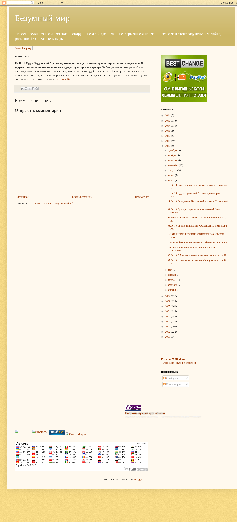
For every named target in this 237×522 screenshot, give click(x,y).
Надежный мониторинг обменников (141, 417)
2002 (168, 331)
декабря (173, 150)
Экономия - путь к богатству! (179, 362)
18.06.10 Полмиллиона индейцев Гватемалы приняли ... (197, 186)
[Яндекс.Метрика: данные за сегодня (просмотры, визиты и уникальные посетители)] (76, 434)
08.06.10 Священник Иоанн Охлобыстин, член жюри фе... (197, 227)
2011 (168, 140)
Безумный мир (42, 17)
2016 (168, 115)
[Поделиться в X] (29, 88)
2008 (168, 301)
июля (171, 175)
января (172, 290)
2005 (168, 316)
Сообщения (172, 378)
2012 (168, 135)
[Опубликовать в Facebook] (33, 88)
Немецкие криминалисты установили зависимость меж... (196, 235)
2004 (168, 321)
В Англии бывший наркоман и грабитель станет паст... (198, 242)
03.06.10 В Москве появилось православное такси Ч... (198, 255)
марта (171, 280)
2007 (168, 306)
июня (171, 180)
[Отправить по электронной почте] (22, 88)
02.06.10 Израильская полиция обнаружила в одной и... (197, 261)
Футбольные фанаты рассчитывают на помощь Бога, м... (197, 219)
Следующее (22, 196)
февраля (173, 285)
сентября (173, 165)
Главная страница (82, 196)
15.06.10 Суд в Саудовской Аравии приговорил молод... (194, 194)
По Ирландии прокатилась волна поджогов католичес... (192, 248)
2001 (168, 336)
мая (170, 269)
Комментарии (173, 384)
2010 (168, 145)
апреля (172, 274)
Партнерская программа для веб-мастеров (181, 417)
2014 (168, 125)
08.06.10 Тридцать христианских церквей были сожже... (194, 211)
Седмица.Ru (63, 79)
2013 (168, 130)
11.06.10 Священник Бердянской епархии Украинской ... (198, 202)
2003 (168, 326)
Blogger (138, 479)
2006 (168, 311)
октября (173, 160)
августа (172, 170)
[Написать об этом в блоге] (26, 88)
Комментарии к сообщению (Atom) (53, 203)
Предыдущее (142, 196)
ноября (172, 155)
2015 (168, 120)
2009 (168, 296)
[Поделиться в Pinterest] (37, 88)
